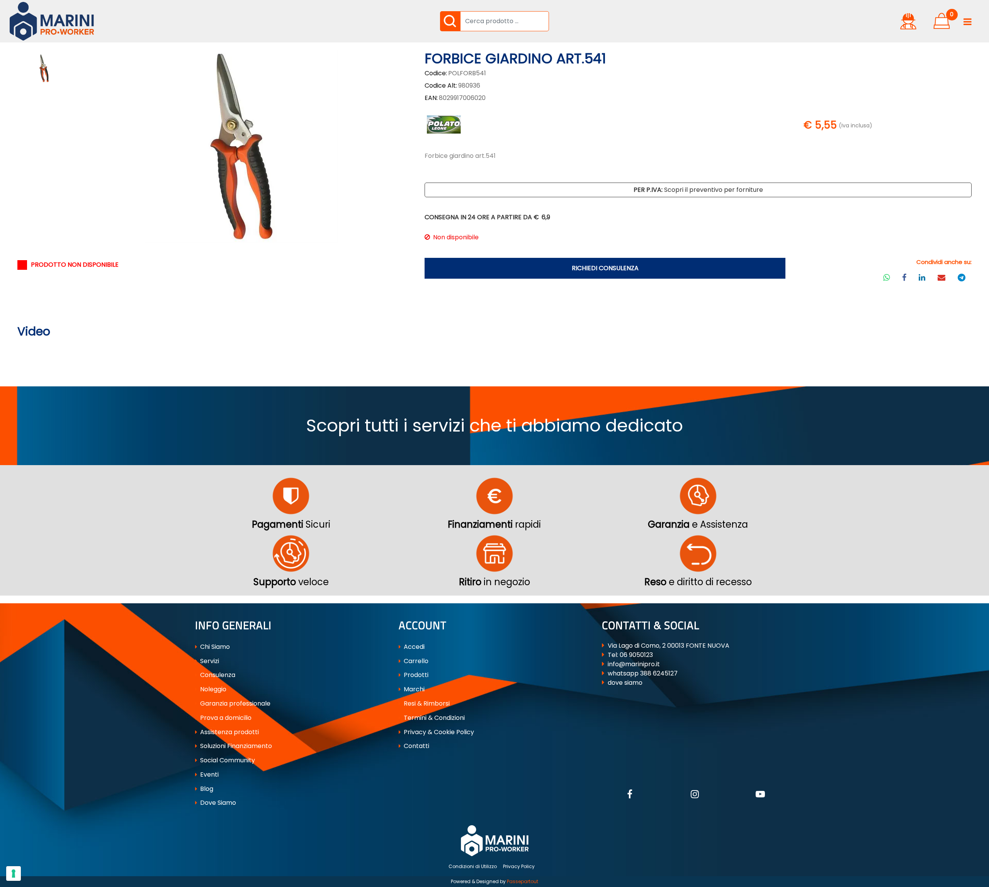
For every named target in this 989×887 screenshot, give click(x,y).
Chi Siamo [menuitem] (214, 646)
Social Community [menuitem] (227, 760)
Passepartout (522, 881)
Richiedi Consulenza (605, 268)
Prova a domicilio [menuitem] (225, 717)
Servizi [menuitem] (209, 661)
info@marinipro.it (634, 664)
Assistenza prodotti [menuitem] (229, 732)
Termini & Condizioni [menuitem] (433, 717)
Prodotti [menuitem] (415, 674)
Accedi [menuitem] (413, 646)
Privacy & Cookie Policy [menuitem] (438, 732)
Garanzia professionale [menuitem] (234, 703)
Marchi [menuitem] (413, 689)
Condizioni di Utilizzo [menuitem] (473, 866)
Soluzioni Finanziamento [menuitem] (235, 745)
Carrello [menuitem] (415, 661)
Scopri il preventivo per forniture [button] (698, 189)
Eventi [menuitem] (209, 774)
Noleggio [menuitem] (212, 689)
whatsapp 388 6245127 (643, 673)
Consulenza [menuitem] (217, 674)
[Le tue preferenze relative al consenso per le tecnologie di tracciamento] (13, 873)
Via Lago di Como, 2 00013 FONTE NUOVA (668, 645)
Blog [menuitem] (206, 788)
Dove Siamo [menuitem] (217, 802)
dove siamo (625, 682)
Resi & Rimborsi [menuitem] (426, 703)
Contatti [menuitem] (415, 745)
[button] (450, 21)
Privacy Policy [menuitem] (519, 866)
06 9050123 (636, 654)
